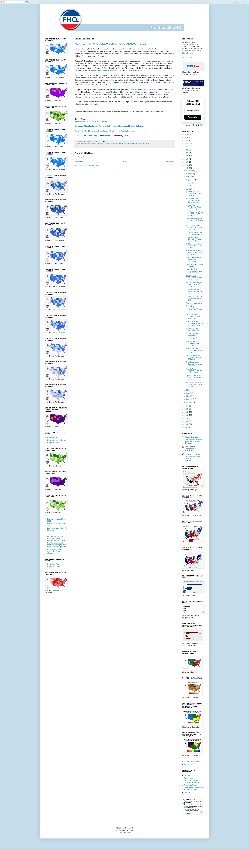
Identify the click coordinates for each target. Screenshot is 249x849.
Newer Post (79, 161)
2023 (187, 144)
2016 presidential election (88, 143)
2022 (187, 147)
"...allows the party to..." (194, 303)
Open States (188, 778)
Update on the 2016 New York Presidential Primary (195, 377)
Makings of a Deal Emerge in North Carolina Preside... (193, 344)
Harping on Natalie (190, 448)
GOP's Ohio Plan (190, 764)
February (189, 399)
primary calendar (143, 143)
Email (126, 136)
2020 (187, 153)
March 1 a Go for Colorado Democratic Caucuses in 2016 (110, 43)
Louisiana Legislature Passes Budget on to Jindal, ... (194, 291)
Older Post (170, 161)
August (189, 183)
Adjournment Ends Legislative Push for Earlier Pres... (194, 193)
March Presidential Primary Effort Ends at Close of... (194, 350)
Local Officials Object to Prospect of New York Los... (194, 220)
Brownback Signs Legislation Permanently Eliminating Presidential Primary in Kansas (109, 126)
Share (77, 146)
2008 (187, 424)
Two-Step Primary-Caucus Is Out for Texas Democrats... (193, 200)
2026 (187, 135)
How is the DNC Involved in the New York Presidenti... (194, 271)
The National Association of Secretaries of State (193, 789)
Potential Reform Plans (192, 762)
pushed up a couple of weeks (103, 70)
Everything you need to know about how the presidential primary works (56, 538)
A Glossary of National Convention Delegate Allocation (55, 551)
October (189, 177)
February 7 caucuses (143, 90)
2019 (187, 156)
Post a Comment (83, 157)
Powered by (187, 125)
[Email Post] (103, 141)
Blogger (129, 832)
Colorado (107, 143)
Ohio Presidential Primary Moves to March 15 (193, 316)
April (188, 393)
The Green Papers (190, 785)
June (188, 189)
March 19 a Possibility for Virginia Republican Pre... (194, 259)
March (188, 396)
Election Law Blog (191, 437)
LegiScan (187, 775)
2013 (187, 409)
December (190, 171)
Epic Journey (190, 447)
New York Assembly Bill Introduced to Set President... (194, 284)
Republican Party (53, 567)
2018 (187, 159)
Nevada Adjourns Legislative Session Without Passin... (194, 371)
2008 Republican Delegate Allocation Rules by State (194, 239)
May (188, 390)
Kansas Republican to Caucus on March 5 (194, 233)
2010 (187, 418)
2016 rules (112, 92)
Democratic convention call (56, 440)
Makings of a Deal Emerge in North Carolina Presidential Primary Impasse (104, 131)
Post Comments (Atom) (92, 165)
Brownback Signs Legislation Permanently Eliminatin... (192, 336)
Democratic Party (131, 143)
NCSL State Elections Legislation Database (191, 781)
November (190, 174)
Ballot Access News (192, 454)
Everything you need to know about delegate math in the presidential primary (56, 545)
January (189, 402)
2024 (187, 141)
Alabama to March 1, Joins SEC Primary (91, 121)
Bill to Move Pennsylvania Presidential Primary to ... (194, 309)
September (190, 180)
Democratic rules (53, 437)
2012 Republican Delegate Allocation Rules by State (194, 278)
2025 (187, 138)
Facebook (107, 136)
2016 (187, 165)
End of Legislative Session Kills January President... (194, 364)
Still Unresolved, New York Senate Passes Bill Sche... (194, 252)
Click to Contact (187, 57)
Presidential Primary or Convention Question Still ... (194, 298)
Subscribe (193, 117)
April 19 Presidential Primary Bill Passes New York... (194, 227)
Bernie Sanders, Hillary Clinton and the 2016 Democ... (194, 384)
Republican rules (53, 443)
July (188, 186)
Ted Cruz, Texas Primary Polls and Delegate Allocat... (194, 246)
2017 (187, 162)
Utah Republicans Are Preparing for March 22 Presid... (194, 357)
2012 (187, 412)
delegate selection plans (118, 143)
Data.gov (187, 792)
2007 (187, 427)
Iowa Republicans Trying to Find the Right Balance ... (195, 214)
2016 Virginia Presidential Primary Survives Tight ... (194, 207)
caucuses (100, 143)
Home (125, 161)
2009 (187, 421)
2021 (187, 150)
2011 (187, 415)
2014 (187, 406)
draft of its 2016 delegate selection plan (136, 49)
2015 (187, 168)
